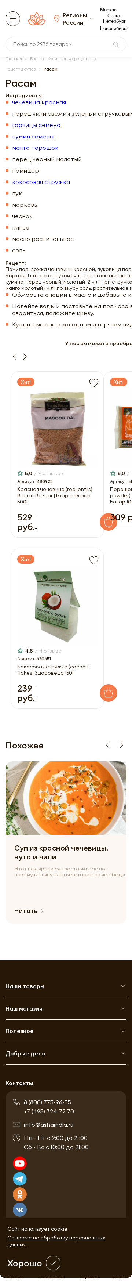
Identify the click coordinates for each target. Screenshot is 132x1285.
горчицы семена (36, 125)
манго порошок (35, 147)
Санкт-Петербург (114, 18)
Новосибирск (114, 28)
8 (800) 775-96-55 (47, 1102)
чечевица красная (39, 102)
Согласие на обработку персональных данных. (56, 1241)
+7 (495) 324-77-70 (49, 1111)
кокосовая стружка (41, 181)
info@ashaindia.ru (48, 1124)
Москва (108, 9)
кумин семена (33, 136)
